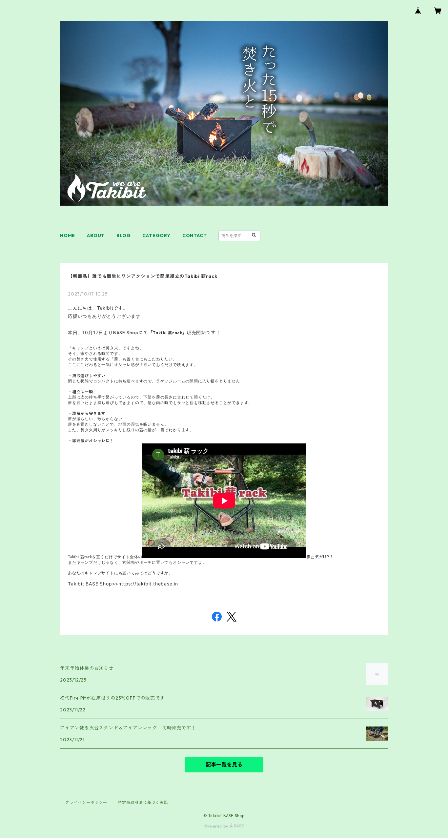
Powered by (217, 826)
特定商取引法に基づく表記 (143, 802)
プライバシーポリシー (86, 802)
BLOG (123, 235)
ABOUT (96, 235)
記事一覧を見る (224, 764)
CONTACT (194, 235)
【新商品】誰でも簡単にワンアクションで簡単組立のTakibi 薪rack (142, 276)
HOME (67, 235)
